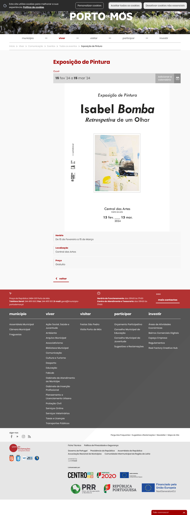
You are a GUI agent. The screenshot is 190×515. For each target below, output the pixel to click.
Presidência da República (102, 450)
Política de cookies (33, 7)
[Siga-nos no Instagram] (23, 436)
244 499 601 (47, 301)
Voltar (63, 278)
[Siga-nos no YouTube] (17, 436)
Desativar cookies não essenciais (165, 5)
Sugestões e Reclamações (143, 435)
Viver (21, 46)
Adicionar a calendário (165, 78)
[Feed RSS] (29, 436)
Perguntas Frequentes (120, 435)
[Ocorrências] (186, 26)
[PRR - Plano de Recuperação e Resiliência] (105, 472)
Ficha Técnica (74, 445)
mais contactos (167, 300)
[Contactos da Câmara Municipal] (186, 20)
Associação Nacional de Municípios (85, 453)
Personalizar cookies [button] (89, 5)
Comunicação (35, 46)
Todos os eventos (68, 46)
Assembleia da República (130, 450)
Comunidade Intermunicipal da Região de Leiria (127, 453)
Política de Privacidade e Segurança (101, 445)
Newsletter (161, 435)
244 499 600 (30, 301)
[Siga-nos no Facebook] (11, 436)
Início (12, 46)
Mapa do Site (173, 435)
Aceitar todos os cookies (125, 5)
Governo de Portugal (77, 450)
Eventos (51, 46)
